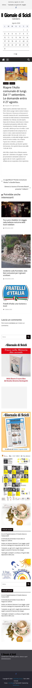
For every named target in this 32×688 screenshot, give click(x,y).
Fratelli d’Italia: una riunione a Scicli (14, 305)
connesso (12, 323)
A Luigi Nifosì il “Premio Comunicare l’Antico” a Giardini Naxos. (15, 181)
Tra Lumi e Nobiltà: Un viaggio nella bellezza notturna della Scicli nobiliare (15, 222)
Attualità (6, 83)
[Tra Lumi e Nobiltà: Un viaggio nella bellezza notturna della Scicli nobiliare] (16, 203)
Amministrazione (6, 659)
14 (20, 37)
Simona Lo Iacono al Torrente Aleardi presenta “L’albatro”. (17, 188)
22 (23, 41)
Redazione (16, 105)
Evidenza (12, 83)
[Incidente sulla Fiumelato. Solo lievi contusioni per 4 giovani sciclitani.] (16, 236)
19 (12, 41)
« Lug (15, 54)
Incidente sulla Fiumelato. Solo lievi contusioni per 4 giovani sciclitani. (15, 273)
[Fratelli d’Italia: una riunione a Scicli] (16, 286)
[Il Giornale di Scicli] (3, 60)
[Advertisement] (14, 397)
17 (5, 41)
